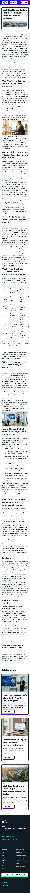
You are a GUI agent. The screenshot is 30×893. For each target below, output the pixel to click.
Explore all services (21, 846)
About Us (4, 855)
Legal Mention (5, 882)
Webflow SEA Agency (21, 861)
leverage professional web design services (12, 244)
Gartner (20, 52)
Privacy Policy (5, 885)
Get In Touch (24, 2)
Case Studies (5, 849)
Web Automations (20, 866)
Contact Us (4, 868)
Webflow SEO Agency (21, 858)
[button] (13, 2)
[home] (5, 2)
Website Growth (20, 849)
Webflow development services (12, 485)
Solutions (4, 852)
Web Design (19, 852)
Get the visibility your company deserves (15, 874)
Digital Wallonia (8, 182)
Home (3, 846)
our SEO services (24, 394)
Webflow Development (21, 855)
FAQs (3, 865)
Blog (3, 862)
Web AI (17, 863)
